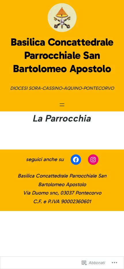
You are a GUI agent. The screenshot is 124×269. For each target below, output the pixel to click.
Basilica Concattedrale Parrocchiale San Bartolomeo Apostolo (62, 55)
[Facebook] (76, 159)
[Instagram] (93, 159)
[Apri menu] (62, 104)
